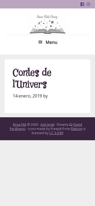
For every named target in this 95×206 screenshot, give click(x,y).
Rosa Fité (47, 24)
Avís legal (47, 124)
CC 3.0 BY (56, 133)
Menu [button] (51, 42)
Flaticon (76, 129)
